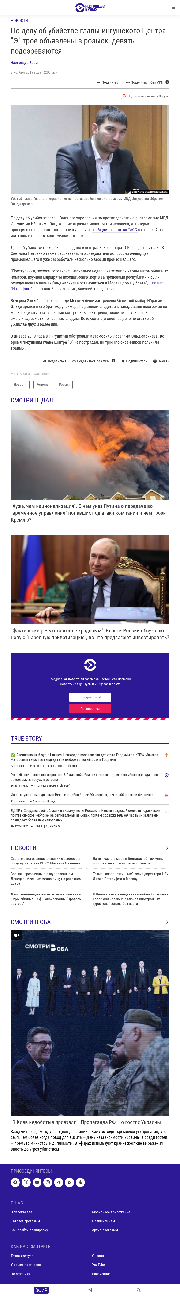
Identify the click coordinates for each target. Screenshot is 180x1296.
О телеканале (21, 1212)
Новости (19, 20)
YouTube (98, 1265)
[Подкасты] (80, 1182)
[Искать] (139, 1290)
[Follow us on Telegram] (58, 1182)
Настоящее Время (25, 62)
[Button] (108, 82)
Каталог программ (25, 1221)
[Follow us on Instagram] (47, 1182)
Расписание (101, 1274)
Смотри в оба (31, 922)
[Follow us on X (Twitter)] (26, 1182)
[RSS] (69, 1182)
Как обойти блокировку (29, 1230)
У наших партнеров (26, 1265)
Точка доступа (22, 1256)
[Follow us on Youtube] (37, 1182)
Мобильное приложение (111, 1212)
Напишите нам (103, 1221)
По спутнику (20, 1274)
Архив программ (105, 1230)
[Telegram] (90, 1290)
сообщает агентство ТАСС (115, 229)
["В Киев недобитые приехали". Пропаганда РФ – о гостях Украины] (90, 1023)
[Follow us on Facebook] (15, 1182)
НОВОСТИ (24, 848)
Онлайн (98, 1256)
